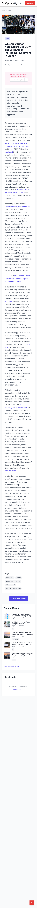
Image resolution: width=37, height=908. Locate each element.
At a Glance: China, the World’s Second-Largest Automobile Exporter (17, 278)
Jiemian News (10, 471)
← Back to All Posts (18, 599)
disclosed (9, 152)
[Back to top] (32, 902)
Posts (9, 11)
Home (4, 11)
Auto (7, 38)
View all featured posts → (12, 666)
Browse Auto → (18, 689)
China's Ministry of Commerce (17, 206)
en (21, 3)
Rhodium (8, 301)
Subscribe (30, 3)
